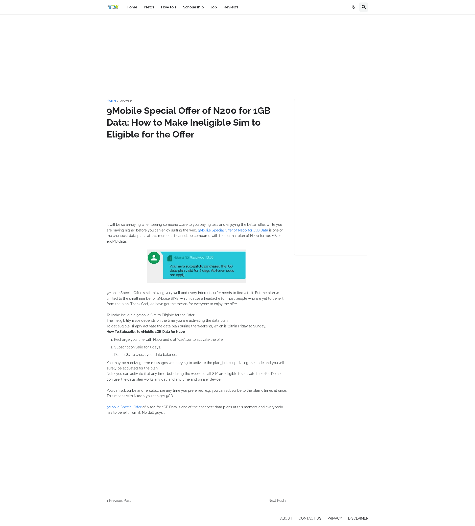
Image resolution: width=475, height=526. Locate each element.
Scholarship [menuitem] (193, 7)
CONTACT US (310, 518)
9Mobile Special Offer (124, 407)
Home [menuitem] (132, 7)
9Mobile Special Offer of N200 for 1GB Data (233, 230)
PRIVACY (335, 518)
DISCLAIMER (358, 518)
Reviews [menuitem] (231, 7)
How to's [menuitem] (168, 7)
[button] (353, 7)
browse (126, 100)
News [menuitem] (149, 7)
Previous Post (120, 501)
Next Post (276, 501)
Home (111, 100)
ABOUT (286, 518)
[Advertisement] (237, 56)
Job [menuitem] (214, 7)
